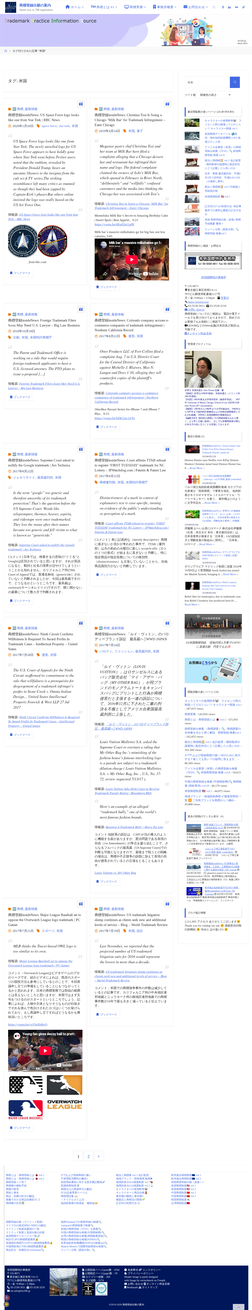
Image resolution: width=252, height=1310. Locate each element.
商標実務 (190, 714)
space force (49, 126)
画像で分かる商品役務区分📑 (23, 1199)
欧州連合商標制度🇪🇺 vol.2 (186, 1178)
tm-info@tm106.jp (20, 1291)
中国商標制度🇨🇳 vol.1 (183, 1192)
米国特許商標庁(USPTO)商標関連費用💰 (29, 1243)
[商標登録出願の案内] (10, 7)
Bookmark (132, 1287)
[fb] (223, 7)
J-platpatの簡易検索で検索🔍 (77, 1225)
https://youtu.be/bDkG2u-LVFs (115, 418)
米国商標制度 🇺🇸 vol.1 (217, 196)
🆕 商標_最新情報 (24, 109)
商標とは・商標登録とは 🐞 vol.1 (205, 719)
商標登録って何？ (16, 1182)
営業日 (225, 297)
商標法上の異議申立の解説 (76, 1189)
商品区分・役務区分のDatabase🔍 (25, 1250)
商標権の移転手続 (16, 1185)
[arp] (243, 7)
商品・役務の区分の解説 (20, 1196)
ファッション (123, 651)
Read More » (197, 468)
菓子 (140, 131)
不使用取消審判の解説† (74, 1178)
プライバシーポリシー (140, 1273)
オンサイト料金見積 (199, 333)
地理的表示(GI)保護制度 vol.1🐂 (134, 1182)
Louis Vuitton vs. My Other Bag (115, 873)
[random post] (194, 828)
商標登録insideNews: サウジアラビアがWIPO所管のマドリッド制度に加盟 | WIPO (221, 555)
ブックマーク (22, 272)
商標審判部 (107, 482)
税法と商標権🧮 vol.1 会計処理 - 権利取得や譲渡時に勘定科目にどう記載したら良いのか (223, 164)
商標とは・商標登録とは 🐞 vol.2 (25, 1178)
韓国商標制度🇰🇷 (180, 1199)
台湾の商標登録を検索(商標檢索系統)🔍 (84, 1236)
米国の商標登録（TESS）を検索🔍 (81, 1229)
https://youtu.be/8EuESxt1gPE (114, 224)
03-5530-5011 (18, 1287)
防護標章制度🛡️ (70, 1185)
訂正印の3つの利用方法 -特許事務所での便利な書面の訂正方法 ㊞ (223, 210)
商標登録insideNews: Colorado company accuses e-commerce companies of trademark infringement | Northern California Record (132, 325)
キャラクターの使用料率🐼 (132, 1189)
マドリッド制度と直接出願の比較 (25, 1232)
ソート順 (190, 94)
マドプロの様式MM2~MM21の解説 (26, 1225)
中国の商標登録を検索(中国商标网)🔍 (83, 1232)
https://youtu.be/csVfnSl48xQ (27, 1024)
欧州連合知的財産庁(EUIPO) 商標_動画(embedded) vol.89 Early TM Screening (222, 890)
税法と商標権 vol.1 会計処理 (132, 1175)
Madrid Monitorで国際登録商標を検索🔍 (84, 1246)
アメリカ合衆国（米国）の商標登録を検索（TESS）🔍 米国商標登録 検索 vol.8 (223, 151)
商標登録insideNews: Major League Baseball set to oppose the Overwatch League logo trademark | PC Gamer (44, 920)
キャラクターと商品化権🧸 (132, 1192)
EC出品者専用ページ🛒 (74, 1192)
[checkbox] (6, 1304)
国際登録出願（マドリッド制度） (25, 1222)
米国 (75, 126)
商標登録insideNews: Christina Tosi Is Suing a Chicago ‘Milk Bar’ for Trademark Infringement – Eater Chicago (130, 120)
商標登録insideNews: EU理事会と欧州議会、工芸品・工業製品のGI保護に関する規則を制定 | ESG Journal (221, 866)
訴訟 (140, 931)
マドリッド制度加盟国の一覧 (22, 1229)
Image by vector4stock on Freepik (147, 1280)
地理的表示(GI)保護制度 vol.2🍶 (134, 1185)
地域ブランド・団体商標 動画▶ (134, 1178)
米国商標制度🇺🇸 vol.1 (183, 1185)
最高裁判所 (45, 477)
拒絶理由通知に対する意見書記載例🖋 (83, 1182)
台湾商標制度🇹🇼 (180, 1203)
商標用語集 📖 (69, 1196)
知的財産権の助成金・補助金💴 (79, 1203)
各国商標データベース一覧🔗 (23, 1236)
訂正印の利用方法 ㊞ (128, 1203)
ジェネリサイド (24, 477)
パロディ (106, 651)
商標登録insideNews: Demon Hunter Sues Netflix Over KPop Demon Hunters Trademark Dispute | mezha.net (221, 449)
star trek (64, 126)
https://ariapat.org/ (198, 301)
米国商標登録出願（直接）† (187, 1182)
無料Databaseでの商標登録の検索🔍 (81, 1222)
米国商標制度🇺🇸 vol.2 (183, 1189)
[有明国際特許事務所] (213, 261)
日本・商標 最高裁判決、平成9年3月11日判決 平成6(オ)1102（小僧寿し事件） (222, 177)
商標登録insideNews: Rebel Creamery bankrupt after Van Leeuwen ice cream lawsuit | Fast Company (219, 585)
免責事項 (132, 1270)
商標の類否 (12, 1189)
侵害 (131, 336)
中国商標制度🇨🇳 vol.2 (183, 1196)
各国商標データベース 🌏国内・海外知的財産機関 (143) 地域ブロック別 (222, 138)
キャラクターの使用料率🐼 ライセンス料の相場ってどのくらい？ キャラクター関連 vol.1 (223, 124)
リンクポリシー (151, 1270)
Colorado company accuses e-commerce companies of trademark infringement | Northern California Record (126, 397)
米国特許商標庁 (41, 337)
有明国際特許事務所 (213, 277)
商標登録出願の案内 (35, 5)
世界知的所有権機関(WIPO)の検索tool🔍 (84, 1243)
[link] (214, 7)
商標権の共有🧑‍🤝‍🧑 (15, 1203)
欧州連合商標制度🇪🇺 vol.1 (186, 1175)
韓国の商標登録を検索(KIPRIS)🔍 (80, 1239)
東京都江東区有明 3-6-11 (23, 1277)
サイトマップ (149, 1287)
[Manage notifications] (7, 1298)
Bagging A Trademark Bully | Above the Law (134, 827)
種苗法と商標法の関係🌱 (130, 1199)
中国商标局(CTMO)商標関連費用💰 (26, 1246)
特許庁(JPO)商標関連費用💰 (22, 1239)
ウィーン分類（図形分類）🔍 (78, 1250)
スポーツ (48, 931)
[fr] (236, 7)
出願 (16, 337)
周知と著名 (12, 1192)
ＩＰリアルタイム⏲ (72, 1199)
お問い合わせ (196, 309)
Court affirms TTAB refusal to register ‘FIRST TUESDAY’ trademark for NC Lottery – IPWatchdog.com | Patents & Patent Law (132, 528)
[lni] (229, 7)
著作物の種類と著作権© (130, 1196)
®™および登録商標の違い (76, 1175)
